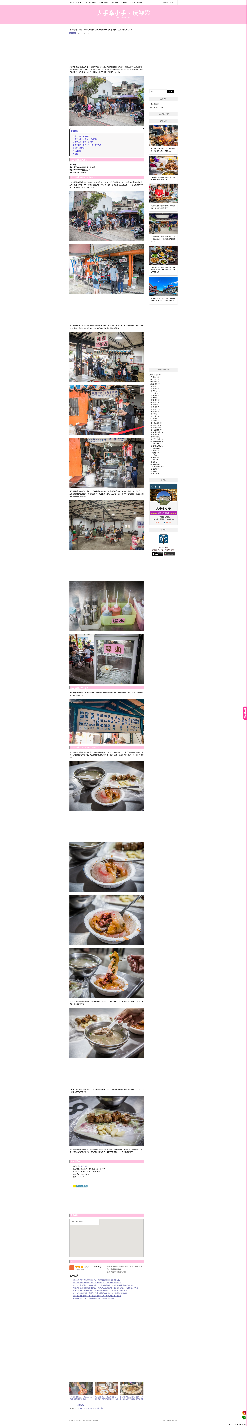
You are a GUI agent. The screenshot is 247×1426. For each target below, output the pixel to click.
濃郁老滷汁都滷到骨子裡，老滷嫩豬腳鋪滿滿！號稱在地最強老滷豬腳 (97, 1296)
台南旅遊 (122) (155, 402)
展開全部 (152, 375)
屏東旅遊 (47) (155, 407)
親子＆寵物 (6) (155, 464)
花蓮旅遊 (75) (155, 411)
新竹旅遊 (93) (155, 386)
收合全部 (158, 375)
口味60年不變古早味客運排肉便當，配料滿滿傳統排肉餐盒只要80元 (96, 1280)
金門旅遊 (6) (155, 416)
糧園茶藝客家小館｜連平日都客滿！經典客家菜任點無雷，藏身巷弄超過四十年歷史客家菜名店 (105, 1288)
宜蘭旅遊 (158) (155, 409)
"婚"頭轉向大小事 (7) (157, 466)
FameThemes (174, 1420)
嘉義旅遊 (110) (155, 400)
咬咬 (79, 33)
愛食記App (165, 547)
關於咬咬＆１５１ (76, 2)
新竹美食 (79, 1408)
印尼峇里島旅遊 (136, 2)
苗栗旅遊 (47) (155, 388)
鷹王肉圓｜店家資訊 (82, 136)
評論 (76, 154)
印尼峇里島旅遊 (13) (157, 439)
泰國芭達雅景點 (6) (157, 446)
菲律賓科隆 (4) (155, 448)
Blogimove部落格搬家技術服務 (237, 1425)
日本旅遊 (114, 2)
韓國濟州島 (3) (155, 437)
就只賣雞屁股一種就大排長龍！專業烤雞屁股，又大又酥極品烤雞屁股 (97, 1283)
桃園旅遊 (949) (155, 384)
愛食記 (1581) (155, 473)
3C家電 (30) (154, 460)
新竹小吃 (86, 1408)
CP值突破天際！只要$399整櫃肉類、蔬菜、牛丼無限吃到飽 (93, 1298)
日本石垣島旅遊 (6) (157, 432)
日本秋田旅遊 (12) (156, 430)
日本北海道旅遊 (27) (157, 427)
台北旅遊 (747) (155, 379)
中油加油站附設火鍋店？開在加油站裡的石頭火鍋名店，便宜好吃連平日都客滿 (100, 1290)
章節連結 (74, 131)
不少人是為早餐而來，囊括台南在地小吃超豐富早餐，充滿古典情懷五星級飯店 (100, 1293)
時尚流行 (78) (155, 453)
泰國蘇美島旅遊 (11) (157, 441)
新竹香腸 (100, 1408)
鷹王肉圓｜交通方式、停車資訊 (86, 139)
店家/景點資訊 (80, 148)
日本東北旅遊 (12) (156, 423)
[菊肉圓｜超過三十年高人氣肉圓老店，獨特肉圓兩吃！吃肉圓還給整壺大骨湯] (106, 1388)
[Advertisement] (106, 51)
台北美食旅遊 (91, 2)
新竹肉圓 (93, 1408)
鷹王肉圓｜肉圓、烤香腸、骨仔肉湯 (88, 145)
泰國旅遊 (124, 2)
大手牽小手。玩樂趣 (123, 13)
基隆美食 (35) (155, 377)
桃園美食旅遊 (103, 2)
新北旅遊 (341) (155, 381)
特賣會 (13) (154, 462)
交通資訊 (78, 151)
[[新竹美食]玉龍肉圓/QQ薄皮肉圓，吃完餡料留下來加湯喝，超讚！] (81, 1388)
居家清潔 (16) (155, 471)
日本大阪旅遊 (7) (156, 425)
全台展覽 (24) (155, 469)
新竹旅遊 (72, 33)
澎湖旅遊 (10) (155, 418)
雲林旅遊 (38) (155, 398)
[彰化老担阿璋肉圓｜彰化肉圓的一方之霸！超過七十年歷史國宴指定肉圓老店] (131, 1388)
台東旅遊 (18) (155, 414)
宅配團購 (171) (155, 455)
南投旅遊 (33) (155, 395)
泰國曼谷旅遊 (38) (156, 443)
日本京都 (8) (155, 434)
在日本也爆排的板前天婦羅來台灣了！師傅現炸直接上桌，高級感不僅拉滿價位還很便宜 (103, 1285)
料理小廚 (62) (155, 457)
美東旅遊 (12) (155, 420)
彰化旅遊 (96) (155, 393)
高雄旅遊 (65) (155, 404)
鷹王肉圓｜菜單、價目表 (84, 142)
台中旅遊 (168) (155, 391)
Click (245, 713)
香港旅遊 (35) (155, 450)
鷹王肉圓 (84, 1166)
